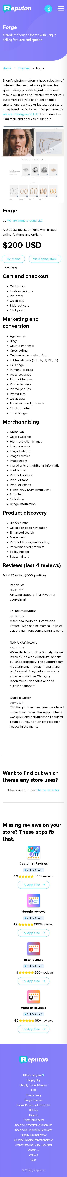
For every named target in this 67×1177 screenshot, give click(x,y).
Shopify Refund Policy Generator (33, 1130)
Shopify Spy (33, 1080)
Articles (33, 1154)
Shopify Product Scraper (33, 1085)
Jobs (33, 1159)
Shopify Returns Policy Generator (33, 1145)
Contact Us (33, 1150)
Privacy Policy (33, 1095)
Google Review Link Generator (33, 1105)
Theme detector (47, 790)
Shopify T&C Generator (34, 1135)
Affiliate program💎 (34, 1075)
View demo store (45, 259)
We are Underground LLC (20, 114)
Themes (24, 68)
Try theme (13, 259)
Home (7, 68)
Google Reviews (34, 1100)
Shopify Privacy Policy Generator (33, 1125)
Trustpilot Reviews (33, 1120)
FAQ (33, 1090)
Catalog (33, 1110)
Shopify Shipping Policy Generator (33, 1140)
